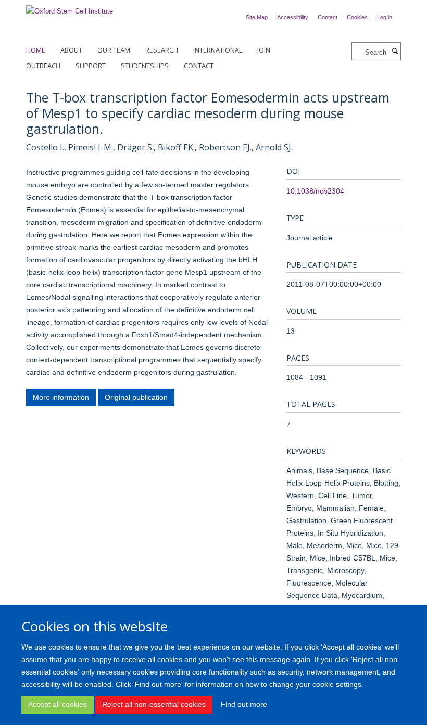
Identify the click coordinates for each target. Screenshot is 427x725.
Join (263, 50)
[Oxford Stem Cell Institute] (69, 8)
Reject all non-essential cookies (154, 704)
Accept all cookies (57, 704)
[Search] (394, 51)
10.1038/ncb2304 (315, 191)
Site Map (257, 17)
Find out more (244, 704)
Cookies (357, 17)
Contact (327, 17)
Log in (384, 17)
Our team (113, 50)
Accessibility (292, 17)
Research (161, 50)
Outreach (43, 65)
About (71, 50)
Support (91, 65)
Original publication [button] (136, 397)
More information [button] (61, 397)
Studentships (145, 65)
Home (35, 50)
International (217, 50)
